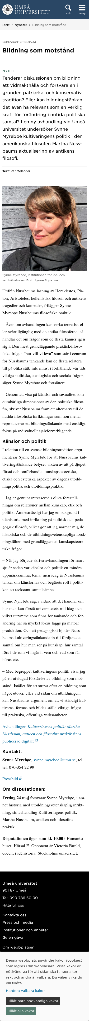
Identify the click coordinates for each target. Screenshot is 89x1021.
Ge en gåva (12, 937)
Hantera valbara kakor (25, 990)
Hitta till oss (13, 905)
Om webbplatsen (18, 947)
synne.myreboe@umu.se (54, 760)
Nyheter (21, 25)
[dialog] (44, 986)
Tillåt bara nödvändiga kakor (33, 1001)
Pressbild (10, 778)
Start (5, 25)
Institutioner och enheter (25, 930)
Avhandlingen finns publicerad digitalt (41, 733)
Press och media (17, 922)
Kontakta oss (14, 915)
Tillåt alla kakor (21, 1011)
